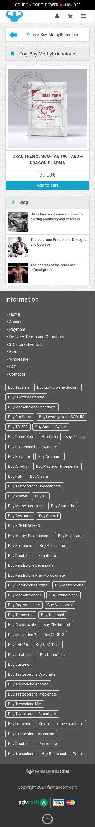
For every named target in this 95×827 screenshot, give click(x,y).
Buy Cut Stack (19, 417)
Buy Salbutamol (71, 536)
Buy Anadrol (18, 466)
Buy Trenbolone (21, 753)
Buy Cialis (50, 437)
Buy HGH (15, 476)
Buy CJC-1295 (48, 644)
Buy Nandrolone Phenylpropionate (36, 575)
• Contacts (16, 374)
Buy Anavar (17, 496)
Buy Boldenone (52, 545)
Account (16, 321)
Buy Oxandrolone (63, 595)
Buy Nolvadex (19, 456)
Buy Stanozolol (60, 605)
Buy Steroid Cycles (50, 427)
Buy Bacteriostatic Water (62, 753)
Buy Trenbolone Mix (24, 704)
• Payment (16, 329)
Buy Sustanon (19, 664)
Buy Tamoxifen (21, 615)
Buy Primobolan (53, 654)
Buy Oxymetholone (24, 605)
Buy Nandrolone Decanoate (31, 565)
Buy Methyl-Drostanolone (29, 536)
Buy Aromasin (50, 456)
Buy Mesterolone (69, 585)
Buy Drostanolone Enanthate (32, 555)
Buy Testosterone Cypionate (31, 674)
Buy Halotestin (20, 545)
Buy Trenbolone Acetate (28, 684)
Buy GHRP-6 (18, 644)
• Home (13, 314)
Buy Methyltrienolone (26, 506)
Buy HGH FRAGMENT (25, 526)
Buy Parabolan (20, 654)
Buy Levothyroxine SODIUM (61, 417)
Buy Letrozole (19, 724)
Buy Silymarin (62, 506)
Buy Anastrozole (22, 625)
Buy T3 (41, 496)
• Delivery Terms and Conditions (36, 336)
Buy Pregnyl (75, 437)
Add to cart (47, 185)
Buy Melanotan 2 (22, 635)
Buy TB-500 (18, 427)
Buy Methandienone (25, 595)
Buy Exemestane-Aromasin (31, 734)
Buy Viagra (39, 476)
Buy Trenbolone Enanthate (61, 724)
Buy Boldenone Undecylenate (32, 447)
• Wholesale (17, 359)
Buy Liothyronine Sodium (58, 387)
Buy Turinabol (52, 615)
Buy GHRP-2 (54, 635)
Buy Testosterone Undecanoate (34, 486)
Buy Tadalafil (19, 387)
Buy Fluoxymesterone (26, 397)
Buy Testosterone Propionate (32, 694)
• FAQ (12, 366)
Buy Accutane (19, 516)
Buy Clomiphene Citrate (28, 585)
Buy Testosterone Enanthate (32, 714)
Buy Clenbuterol (57, 625)
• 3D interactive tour (25, 344)
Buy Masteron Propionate (57, 466)
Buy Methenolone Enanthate (32, 407)
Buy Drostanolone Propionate (32, 743)
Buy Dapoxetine (21, 437)
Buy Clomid (48, 516)
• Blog (12, 351)
